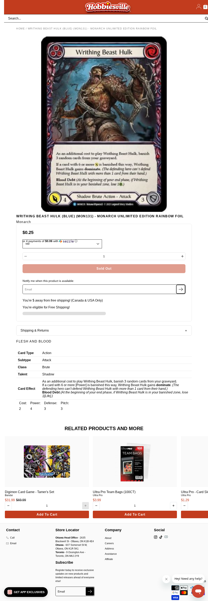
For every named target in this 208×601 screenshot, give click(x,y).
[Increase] (182, 256)
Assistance (111, 554)
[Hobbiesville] (107, 7)
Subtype (24, 360)
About (108, 538)
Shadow (48, 374)
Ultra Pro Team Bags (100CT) (114, 492)
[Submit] (89, 591)
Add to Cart (47, 514)
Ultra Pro (98, 495)
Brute (46, 367)
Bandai (9, 495)
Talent (22, 374)
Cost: (23, 403)
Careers (109, 543)
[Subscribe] (180, 289)
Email (13, 543)
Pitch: (65, 403)
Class (22, 367)
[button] (26, 592)
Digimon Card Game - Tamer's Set (29, 492)
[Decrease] (26, 256)
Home (20, 28)
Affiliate (109, 559)
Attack (46, 360)
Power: (35, 403)
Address (109, 548)
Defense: (50, 403)
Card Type (26, 353)
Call (12, 537)
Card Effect (26, 388)
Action (46, 353)
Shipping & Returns (35, 330)
